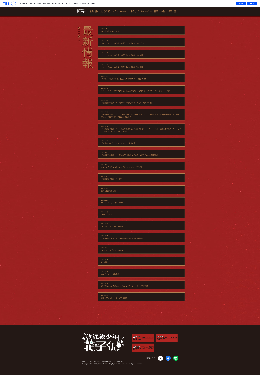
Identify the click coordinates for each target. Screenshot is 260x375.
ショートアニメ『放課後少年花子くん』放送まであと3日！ (123, 67)
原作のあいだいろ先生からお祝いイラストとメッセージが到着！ (124, 286)
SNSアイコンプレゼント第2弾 (112, 226)
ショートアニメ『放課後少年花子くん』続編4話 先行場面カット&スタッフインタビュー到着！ (135, 91)
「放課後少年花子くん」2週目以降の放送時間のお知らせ (122, 238)
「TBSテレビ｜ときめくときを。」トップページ (6, 3)
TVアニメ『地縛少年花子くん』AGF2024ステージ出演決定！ (123, 79)
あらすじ (134, 11)
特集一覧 (172, 11)
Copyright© (86, 364)
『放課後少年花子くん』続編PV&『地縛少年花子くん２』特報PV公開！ (127, 103)
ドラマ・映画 (22, 3)
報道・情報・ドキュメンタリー (53, 3)
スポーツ (75, 3)
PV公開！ (104, 262)
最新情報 (93, 11)
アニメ (68, 3)
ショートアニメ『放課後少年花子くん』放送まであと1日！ (122, 43)
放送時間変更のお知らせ (110, 31)
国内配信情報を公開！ (109, 191)
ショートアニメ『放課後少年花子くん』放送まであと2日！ (123, 55)
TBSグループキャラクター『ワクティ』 (13, 3)
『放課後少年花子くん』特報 (111, 179)
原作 (163, 11)
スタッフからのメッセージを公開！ (114, 298)
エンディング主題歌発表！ (111, 274)
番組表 (241, 3)
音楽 (156, 11)
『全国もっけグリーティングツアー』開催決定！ (119, 143)
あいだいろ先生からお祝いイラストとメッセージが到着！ (122, 167)
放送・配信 (105, 11)
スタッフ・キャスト (120, 11)
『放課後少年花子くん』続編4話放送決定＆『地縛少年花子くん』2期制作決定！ (130, 155)
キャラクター (146, 11)
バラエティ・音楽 (35, 3)
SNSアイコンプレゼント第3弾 (112, 203)
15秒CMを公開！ (107, 215)
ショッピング (84, 3)
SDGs (93, 3)
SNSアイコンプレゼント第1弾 (112, 250)
